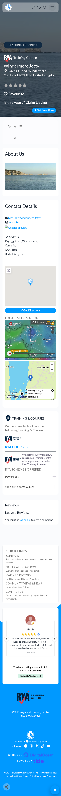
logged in (25, 520)
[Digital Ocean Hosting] (30, 754)
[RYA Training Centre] (30, 697)
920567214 (33, 716)
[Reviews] (15, 85)
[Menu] (52, 7)
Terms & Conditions (13, 776)
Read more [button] (30, 653)
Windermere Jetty (21, 65)
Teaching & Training (23, 45)
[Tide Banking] (30, 761)
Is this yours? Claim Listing (25, 102)
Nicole (30, 629)
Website (14, 222)
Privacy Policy (29, 776)
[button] (30, 282)
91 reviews (35, 670)
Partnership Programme (46, 776)
